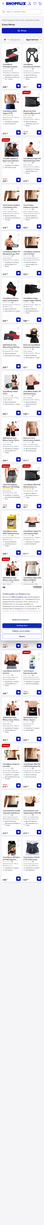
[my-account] (29, 3)
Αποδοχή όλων (22, 625)
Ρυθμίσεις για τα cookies (21, 631)
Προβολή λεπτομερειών (20, 620)
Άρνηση (22, 636)
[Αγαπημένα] (35, 3)
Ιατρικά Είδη (19, 20)
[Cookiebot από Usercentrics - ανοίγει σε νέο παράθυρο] (32, 587)
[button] (3, 3)
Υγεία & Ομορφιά (8, 20)
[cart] (40, 3)
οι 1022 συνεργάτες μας (18, 597)
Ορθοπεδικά (30, 20)
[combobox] (22, 11)
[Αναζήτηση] (4, 11)
